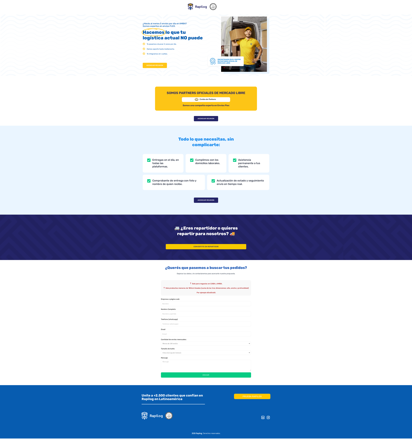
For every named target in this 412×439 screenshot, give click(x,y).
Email (163, 329)
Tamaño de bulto (168, 349)
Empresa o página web (170, 299)
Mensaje (164, 358)
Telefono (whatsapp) (169, 319)
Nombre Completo (168, 309)
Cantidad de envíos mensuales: (173, 339)
